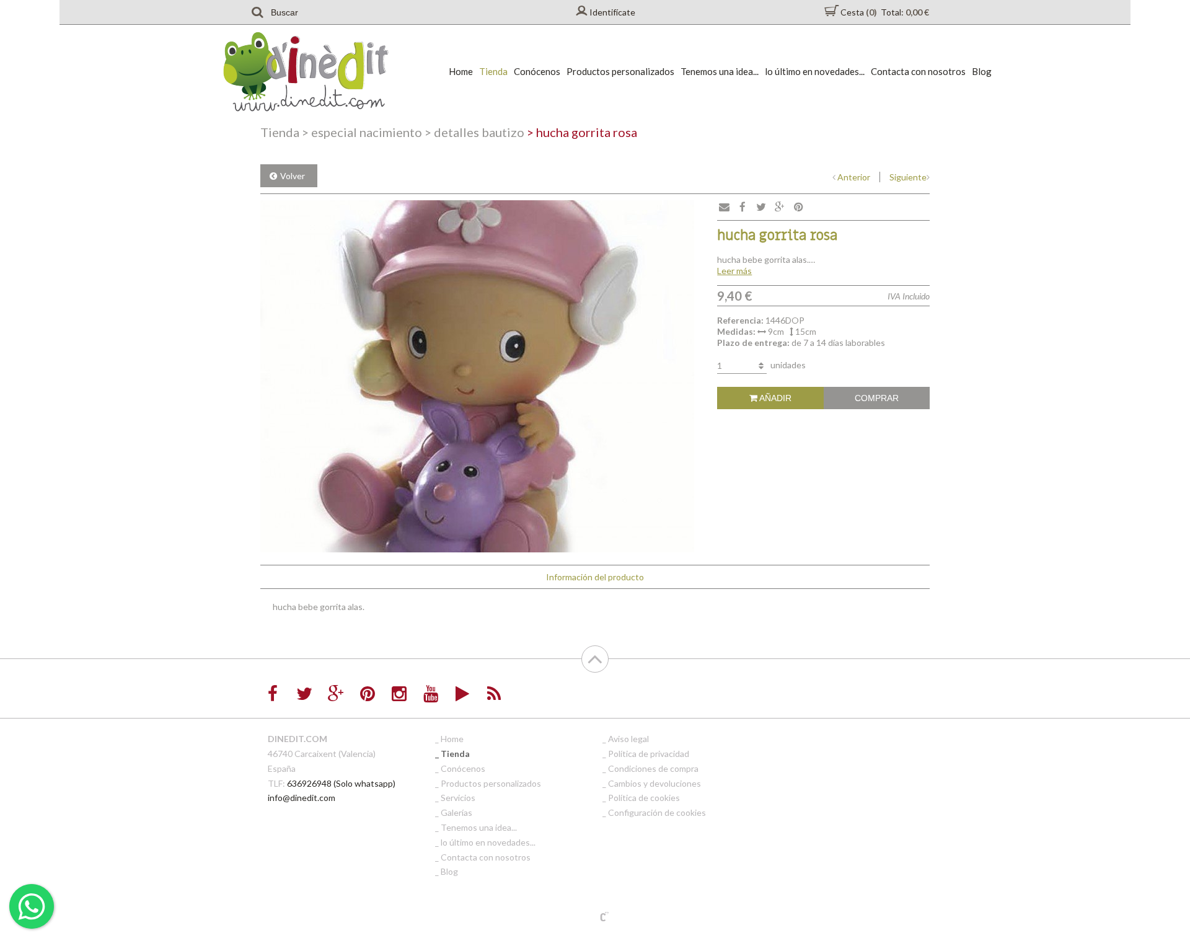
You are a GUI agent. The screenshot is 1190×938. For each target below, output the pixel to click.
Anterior (853, 177)
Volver (292, 175)
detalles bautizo (474, 132)
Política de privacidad (648, 753)
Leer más (734, 270)
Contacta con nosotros (918, 71)
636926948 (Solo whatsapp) (341, 783)
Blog (982, 71)
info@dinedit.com (301, 797)
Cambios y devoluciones (654, 783)
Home (461, 71)
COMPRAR (877, 398)
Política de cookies (644, 797)
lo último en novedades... (815, 71)
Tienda (493, 71)
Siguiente (908, 177)
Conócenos (537, 71)
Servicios (458, 797)
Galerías (456, 812)
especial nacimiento (362, 132)
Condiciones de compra (653, 768)
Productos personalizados (620, 71)
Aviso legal (628, 738)
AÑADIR (774, 398)
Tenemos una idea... (720, 71)
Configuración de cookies (657, 812)
